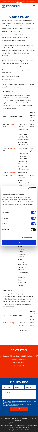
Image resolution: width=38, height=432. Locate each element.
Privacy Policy (11, 402)
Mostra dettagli (27, 237)
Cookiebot (16, 87)
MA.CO (27, 430)
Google (12, 124)
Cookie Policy (20, 430)
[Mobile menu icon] (34, 6)
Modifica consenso (8, 79)
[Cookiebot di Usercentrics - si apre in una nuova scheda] (28, 188)
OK (19, 242)
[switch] (33, 218)
